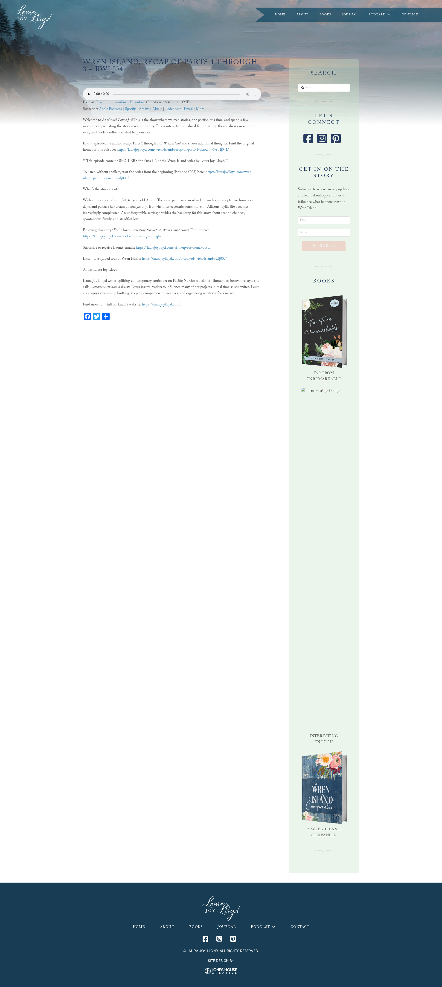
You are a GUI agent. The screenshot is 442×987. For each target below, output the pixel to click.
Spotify (130, 109)
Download (137, 103)
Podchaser (172, 109)
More (200, 109)
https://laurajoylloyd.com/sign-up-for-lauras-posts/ (174, 248)
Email (188, 109)
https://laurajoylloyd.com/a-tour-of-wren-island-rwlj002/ (184, 259)
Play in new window (111, 103)
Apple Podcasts (110, 109)
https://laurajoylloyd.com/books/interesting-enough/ (122, 237)
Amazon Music (150, 109)
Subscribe (324, 246)
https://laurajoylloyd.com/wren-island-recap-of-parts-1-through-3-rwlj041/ (173, 150)
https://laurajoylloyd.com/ (161, 305)
